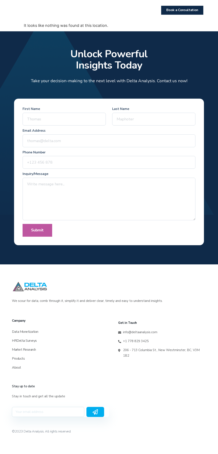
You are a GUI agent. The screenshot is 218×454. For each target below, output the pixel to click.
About (16, 367)
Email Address (34, 131)
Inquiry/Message (35, 174)
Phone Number (34, 153)
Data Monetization (25, 331)
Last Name (120, 109)
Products (18, 358)
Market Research (24, 349)
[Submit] (95, 412)
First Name (31, 109)
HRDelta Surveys (24, 340)
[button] (22, 10)
